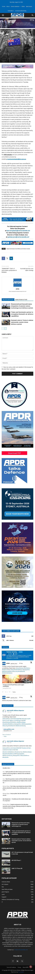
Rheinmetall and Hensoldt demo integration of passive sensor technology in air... (21, 824)
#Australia (5, 757)
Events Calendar (15, 6)
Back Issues (29, 6)
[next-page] (5, 328)
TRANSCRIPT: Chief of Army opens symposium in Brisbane (9, 270)
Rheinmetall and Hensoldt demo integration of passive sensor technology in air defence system (22, 306)
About (8, 6)
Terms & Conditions (11, 967)
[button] (3, 15)
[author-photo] (17, 286)
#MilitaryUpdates (7, 671)
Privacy (19, 967)
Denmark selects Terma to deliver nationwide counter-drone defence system (22, 322)
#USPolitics (27, 668)
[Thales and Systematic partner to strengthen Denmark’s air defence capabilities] (6, 314)
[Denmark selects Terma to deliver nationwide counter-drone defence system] (6, 322)
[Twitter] (7, 258)
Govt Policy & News (9, 30)
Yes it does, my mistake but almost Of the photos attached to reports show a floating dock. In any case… (17, 784)
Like (32, 636)
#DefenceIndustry (7, 673)
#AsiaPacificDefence (16, 669)
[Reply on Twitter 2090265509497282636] (3, 692)
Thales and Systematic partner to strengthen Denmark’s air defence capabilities (22, 314)
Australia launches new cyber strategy (26, 269)
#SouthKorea (19, 668)
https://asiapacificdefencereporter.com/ (17, 291)
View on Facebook (7, 734)
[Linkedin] (11, 258)
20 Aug (21, 663)
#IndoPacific (21, 671)
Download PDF (14, 453)
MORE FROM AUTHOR (21, 299)
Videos (23, 6)
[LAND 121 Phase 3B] (6, 871)
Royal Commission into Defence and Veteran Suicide (18, 248)
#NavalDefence (24, 755)
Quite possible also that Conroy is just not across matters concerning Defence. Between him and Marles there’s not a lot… (16, 770)
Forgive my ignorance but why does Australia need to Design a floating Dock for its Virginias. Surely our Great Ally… (17, 803)
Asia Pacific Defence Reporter (15, 710)
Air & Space (4, 308)
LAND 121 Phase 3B (17, 868)
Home (3, 6)
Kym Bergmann (7, 796)
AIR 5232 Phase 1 (16, 860)
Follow (31, 640)
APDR (17, 289)
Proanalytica (21, 972)
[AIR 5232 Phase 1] (6, 862)
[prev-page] (3, 328)
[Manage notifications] (30, 966)
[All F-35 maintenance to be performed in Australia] (6, 854)
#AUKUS (5, 752)
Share (5, 736)
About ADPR (25, 967)
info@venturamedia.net (21, 949)
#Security (15, 671)
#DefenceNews (6, 669)
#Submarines (19, 752)
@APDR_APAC (14, 663)
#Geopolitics (26, 669)
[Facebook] (3, 258)
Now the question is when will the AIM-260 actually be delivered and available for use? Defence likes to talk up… (17, 777)
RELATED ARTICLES (8, 299)
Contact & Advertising (20, 10)
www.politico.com (8, 729)
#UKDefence (11, 752)
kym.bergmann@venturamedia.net (18, 230)
